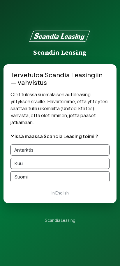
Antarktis (23, 150)
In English (60, 192)
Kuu (18, 163)
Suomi (21, 177)
